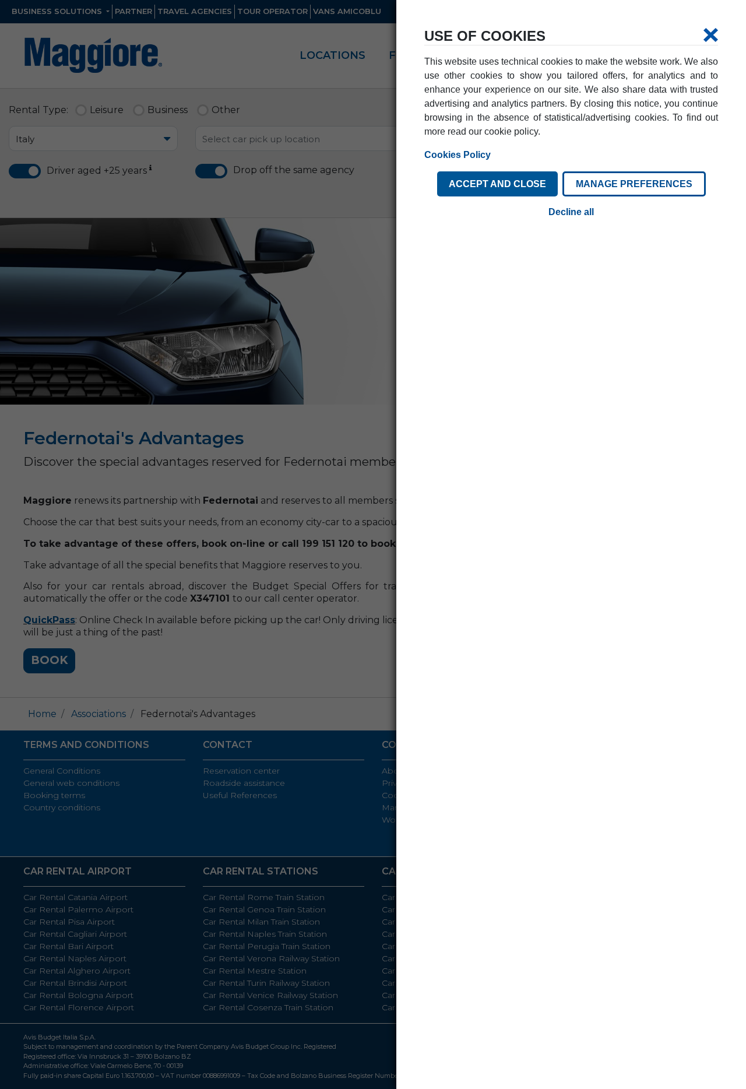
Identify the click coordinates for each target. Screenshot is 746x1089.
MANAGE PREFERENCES (634, 184)
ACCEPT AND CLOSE (497, 184)
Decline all (571, 212)
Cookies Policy (457, 155)
